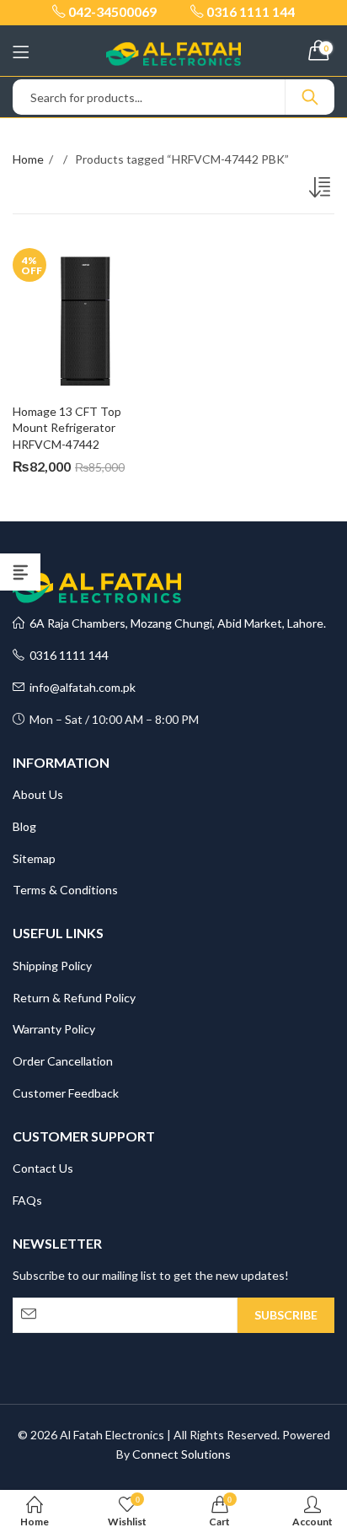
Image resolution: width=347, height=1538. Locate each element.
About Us (38, 794)
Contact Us (43, 1168)
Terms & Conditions (65, 889)
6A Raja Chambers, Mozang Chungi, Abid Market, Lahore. (175, 623)
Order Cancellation (63, 1061)
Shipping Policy (52, 965)
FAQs (27, 1200)
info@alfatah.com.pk (80, 687)
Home (28, 159)
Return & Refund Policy (74, 997)
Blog (24, 826)
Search (310, 97)
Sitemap (34, 858)
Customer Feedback (66, 1093)
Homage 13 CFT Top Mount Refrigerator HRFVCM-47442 (68, 427)
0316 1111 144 (66, 655)
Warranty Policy (54, 1029)
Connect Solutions (181, 1454)
